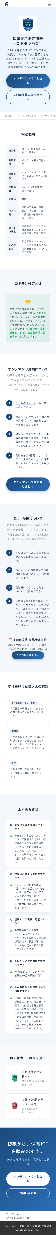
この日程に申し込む (28, 655)
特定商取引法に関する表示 (18, 1217)
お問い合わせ (28, 1193)
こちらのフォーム (26, 403)
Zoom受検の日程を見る (28, 97)
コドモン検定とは (27, 115)
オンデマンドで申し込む (28, 81)
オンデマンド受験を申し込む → (28, 484)
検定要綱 (9, 115)
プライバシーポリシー (15, 1214)
